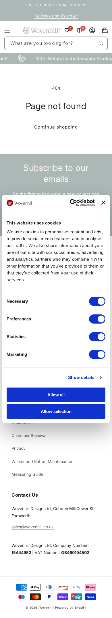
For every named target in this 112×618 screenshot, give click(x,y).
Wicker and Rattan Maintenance (41, 461)
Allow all (56, 394)
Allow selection (56, 411)
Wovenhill (46, 607)
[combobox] (56, 43)
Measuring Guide (27, 474)
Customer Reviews (28, 435)
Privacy (18, 448)
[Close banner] (103, 203)
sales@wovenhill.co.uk (32, 526)
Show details (81, 377)
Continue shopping (56, 127)
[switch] (97, 319)
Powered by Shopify (70, 607)
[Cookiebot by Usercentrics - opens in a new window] (71, 202)
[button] (7, 30)
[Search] (101, 43)
